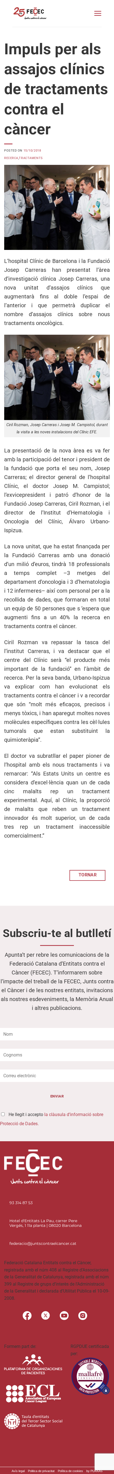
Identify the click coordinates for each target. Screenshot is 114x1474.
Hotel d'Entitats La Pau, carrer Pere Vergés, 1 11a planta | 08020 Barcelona (45, 1223)
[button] (98, 13)
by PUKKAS (94, 1471)
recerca (11, 158)
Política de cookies (70, 1471)
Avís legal (18, 1471)
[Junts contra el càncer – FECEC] (29, 13)
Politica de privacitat (41, 1471)
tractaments (31, 158)
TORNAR (88, 874)
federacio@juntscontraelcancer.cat (42, 1243)
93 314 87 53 (21, 1202)
